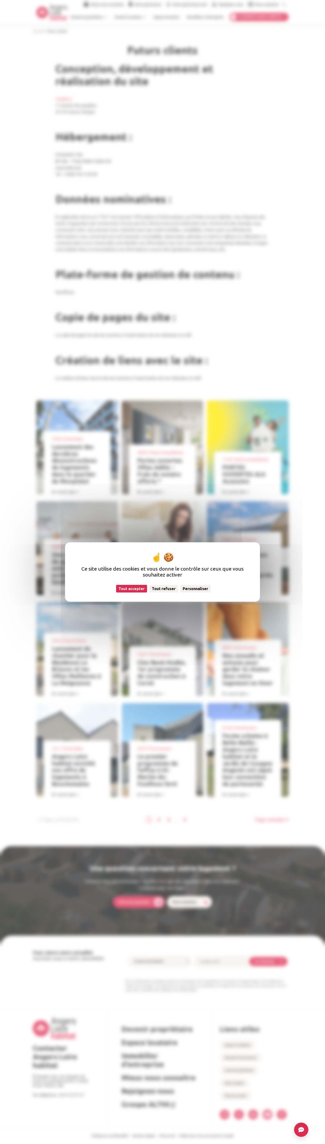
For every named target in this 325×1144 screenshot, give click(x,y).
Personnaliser (195, 589)
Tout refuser (164, 589)
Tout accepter (131, 589)
